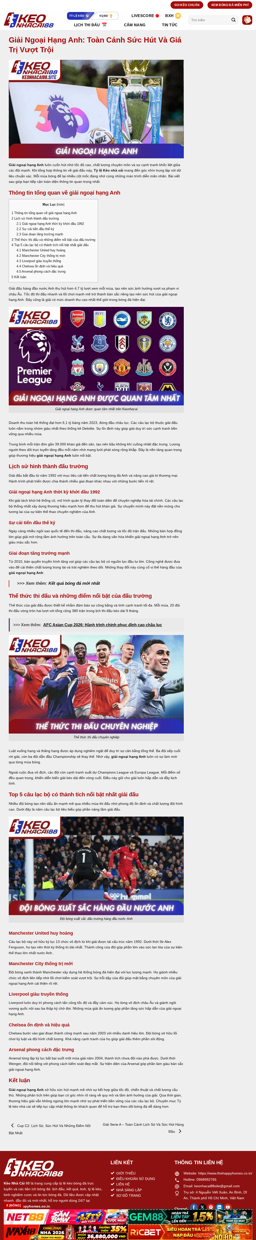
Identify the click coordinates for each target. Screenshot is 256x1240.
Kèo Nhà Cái (14, 1183)
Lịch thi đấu (87, 25)
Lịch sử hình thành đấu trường (35, 218)
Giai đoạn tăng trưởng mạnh (39, 234)
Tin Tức (170, 25)
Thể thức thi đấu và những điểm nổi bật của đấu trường (53, 240)
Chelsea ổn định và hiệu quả (39, 266)
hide (61, 204)
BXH (169, 16)
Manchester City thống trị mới (40, 256)
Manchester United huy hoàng (40, 250)
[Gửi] (233, 20)
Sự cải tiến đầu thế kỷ (35, 229)
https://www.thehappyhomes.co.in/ (225, 1173)
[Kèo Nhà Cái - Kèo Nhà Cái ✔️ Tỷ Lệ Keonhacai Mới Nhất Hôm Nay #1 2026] (29, 20)
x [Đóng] (13, 1205)
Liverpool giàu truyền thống (38, 261)
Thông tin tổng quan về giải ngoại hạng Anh (44, 213)
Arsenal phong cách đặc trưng (41, 271)
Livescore (143, 16)
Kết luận (19, 277)
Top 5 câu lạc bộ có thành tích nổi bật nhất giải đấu (50, 245)
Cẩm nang (135, 25)
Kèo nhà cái (113, 170)
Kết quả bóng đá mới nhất (74, 583)
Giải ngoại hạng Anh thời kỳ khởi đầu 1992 (50, 224)
